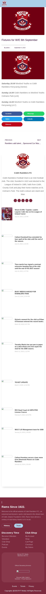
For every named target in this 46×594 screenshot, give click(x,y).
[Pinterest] (30, 200)
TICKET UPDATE (21, 382)
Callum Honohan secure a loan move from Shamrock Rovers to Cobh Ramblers (29, 459)
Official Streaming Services (23, 565)
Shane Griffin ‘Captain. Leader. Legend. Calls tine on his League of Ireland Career (28, 212)
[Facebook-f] (15, 200)
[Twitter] (19, 200)
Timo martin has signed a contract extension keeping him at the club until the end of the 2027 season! (28, 266)
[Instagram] (26, 200)
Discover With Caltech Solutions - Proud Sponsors (23, 578)
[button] (43, 3)
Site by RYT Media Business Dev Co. (23, 554)
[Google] (23, 200)
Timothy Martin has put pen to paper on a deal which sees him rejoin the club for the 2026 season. (29, 347)
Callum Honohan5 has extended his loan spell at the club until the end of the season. (29, 239)
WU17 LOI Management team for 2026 (29, 429)
